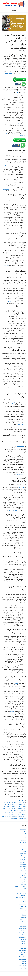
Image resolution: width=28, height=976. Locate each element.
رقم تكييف (23, 895)
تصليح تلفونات (22, 860)
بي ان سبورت (23, 842)
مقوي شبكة (23, 952)
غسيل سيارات (23, 908)
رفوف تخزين (11, 548)
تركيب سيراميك (22, 853)
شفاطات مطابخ (22, 901)
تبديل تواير (23, 849)
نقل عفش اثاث (22, 965)
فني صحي (23, 923)
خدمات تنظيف (22, 890)
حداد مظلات (16, 388)
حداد (17, 92)
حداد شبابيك (20, 424)
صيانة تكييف (23, 906)
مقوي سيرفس (22, 950)
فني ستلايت (23, 921)
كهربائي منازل (23, 939)
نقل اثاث (24, 961)
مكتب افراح (23, 954)
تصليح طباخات (22, 866)
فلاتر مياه (24, 915)
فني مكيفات (23, 930)
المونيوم (24, 838)
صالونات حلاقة (22, 904)
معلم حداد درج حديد (11, 810)
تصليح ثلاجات (23, 862)
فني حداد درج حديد (10, 808)
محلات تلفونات (22, 943)
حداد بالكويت (14, 118)
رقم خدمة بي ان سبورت (20, 897)
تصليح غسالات (22, 868)
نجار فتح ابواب (22, 959)
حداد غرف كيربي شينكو (20, 886)
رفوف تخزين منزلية (12, 510)
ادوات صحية (23, 829)
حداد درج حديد (12, 403)
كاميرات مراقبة (22, 932)
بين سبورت (23, 844)
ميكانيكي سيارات (22, 956)
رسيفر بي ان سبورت (21, 893)
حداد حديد (6, 265)
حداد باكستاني (20, 446)
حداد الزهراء (23, 804)
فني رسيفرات (23, 919)
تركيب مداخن (23, 855)
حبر (25, 873)
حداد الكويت (9, 301)
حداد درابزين (20, 474)
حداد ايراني (21, 487)
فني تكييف (23, 917)
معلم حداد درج (19, 810)
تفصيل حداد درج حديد (19, 802)
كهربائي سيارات (22, 937)
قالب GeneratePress (8, 974)
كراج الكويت (23, 934)
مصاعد (24, 945)
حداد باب (12, 711)
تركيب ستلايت (23, 851)
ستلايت (24, 899)
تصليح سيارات (23, 864)
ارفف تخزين (17, 123)
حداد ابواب (15, 683)
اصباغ (25, 833)
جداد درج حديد (10, 802)
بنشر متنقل (23, 840)
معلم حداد (4, 166)
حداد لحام (9, 806)
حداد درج (12, 804)
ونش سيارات (23, 967)
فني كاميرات (23, 926)
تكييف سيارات (23, 871)
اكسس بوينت (23, 835)
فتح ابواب (24, 910)
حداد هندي (7, 670)
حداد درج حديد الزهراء (17, 806)
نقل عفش (23, 963)
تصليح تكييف (23, 857)
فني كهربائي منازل (22, 928)
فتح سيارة (23, 912)
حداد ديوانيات (23, 882)
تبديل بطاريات (23, 846)
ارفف (25, 831)
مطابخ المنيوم (23, 948)
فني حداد (17, 808)
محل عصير (23, 941)
